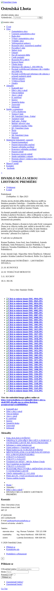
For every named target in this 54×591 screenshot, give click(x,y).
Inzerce (15, 100)
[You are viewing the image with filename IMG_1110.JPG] (24, 376)
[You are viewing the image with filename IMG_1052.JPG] (24, 350)
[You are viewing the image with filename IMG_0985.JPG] (24, 313)
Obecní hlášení (18, 93)
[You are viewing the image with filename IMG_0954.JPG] (24, 303)
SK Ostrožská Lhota (20, 135)
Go (40, 18)
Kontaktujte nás (12, 549)
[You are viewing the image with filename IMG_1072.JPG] (24, 360)
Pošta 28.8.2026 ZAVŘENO (18, 438)
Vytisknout (10, 187)
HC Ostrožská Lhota (20, 128)
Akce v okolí (17, 95)
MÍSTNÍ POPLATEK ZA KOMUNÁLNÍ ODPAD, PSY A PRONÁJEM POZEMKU (28, 453)
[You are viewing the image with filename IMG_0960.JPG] (24, 306)
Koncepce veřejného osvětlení (24, 149)
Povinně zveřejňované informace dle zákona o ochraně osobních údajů (31, 75)
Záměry (15, 83)
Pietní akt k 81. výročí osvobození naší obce (24, 476)
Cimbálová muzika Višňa (22, 126)
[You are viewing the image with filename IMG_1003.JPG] (24, 325)
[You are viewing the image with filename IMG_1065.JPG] (24, 355)
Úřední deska (17, 64)
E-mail (9, 190)
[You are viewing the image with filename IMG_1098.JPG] (24, 369)
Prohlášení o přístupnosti (16, 554)
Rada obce (16, 36)
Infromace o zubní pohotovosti (19, 445)
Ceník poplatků (18, 57)
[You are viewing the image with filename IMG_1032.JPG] (24, 336)
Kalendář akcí (17, 88)
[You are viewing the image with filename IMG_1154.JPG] (24, 391)
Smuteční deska (18, 102)
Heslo (3, 572)
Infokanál (15, 107)
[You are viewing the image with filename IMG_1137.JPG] (24, 381)
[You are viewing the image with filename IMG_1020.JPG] (24, 332)
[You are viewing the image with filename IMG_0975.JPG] (24, 308)
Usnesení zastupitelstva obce (23, 34)
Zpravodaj (16, 104)
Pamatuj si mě (7, 575)
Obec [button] (8, 29)
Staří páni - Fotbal (19, 121)
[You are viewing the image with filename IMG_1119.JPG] (24, 379)
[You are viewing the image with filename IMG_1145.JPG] (24, 388)
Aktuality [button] (10, 86)
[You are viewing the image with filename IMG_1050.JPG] (24, 348)
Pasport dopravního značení (23, 144)
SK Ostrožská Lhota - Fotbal (23, 116)
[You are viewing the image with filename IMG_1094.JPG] (24, 367)
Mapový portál (12, 163)
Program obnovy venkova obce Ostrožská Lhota (32, 159)
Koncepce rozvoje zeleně (22, 154)
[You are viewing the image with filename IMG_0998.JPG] (24, 322)
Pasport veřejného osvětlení (23, 147)
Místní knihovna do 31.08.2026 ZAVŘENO (24, 450)
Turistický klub (18, 119)
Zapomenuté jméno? (14, 582)
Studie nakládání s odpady (22, 156)
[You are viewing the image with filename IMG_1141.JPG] (24, 386)
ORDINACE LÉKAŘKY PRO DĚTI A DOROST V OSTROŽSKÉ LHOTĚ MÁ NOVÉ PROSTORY (28, 441)
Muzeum (15, 137)
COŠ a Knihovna (19, 111)
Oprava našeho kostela (15, 478)
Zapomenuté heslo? (14, 584)
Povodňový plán (18, 48)
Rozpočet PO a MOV (21, 60)
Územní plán (17, 161)
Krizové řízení (17, 62)
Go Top (4, 589)
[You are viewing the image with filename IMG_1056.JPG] (24, 353)
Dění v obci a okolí (19, 90)
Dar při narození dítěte (21, 55)
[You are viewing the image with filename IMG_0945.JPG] (24, 301)
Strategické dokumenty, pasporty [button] (19, 140)
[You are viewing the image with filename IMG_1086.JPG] (24, 362)
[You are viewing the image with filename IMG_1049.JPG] (24, 346)
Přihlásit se (10, 547)
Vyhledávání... (7, 17)
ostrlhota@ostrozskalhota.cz (18, 521)
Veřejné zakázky (18, 78)
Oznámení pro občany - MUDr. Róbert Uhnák (25, 461)
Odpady (15, 52)
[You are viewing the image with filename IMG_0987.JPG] (24, 315)
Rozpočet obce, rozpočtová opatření (26, 45)
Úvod (8, 27)
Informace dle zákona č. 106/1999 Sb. (27, 67)
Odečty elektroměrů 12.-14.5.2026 (20, 473)
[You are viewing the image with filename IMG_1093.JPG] (24, 365)
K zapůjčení (16, 97)
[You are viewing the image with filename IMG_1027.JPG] (24, 334)
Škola (14, 130)
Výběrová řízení (18, 81)
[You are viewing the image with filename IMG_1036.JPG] (24, 339)
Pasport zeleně (17, 152)
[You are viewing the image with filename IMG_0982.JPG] (24, 310)
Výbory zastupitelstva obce (23, 38)
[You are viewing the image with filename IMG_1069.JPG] (24, 358)
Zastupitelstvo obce (20, 31)
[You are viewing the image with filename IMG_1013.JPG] (24, 329)
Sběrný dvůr (17, 50)
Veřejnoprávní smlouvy (21, 43)
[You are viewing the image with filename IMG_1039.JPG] (24, 341)
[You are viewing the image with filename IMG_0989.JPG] (24, 317)
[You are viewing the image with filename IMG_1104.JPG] (24, 374)
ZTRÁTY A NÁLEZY (16, 457)
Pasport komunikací (20, 142)
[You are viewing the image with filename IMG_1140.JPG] (24, 384)
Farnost (15, 133)
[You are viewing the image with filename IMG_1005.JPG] (24, 327)
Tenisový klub (17, 114)
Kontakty (10, 166)
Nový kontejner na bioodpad (18, 464)
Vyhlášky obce (18, 41)
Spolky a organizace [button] (14, 109)
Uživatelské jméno (8, 569)
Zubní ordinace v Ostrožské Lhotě (20, 447)
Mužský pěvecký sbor (21, 123)
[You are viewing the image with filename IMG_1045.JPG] (24, 343)
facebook (11, 168)
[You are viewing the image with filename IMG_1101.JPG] (24, 372)
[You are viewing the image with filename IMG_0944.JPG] (24, 299)
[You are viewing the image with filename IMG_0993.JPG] (24, 320)
